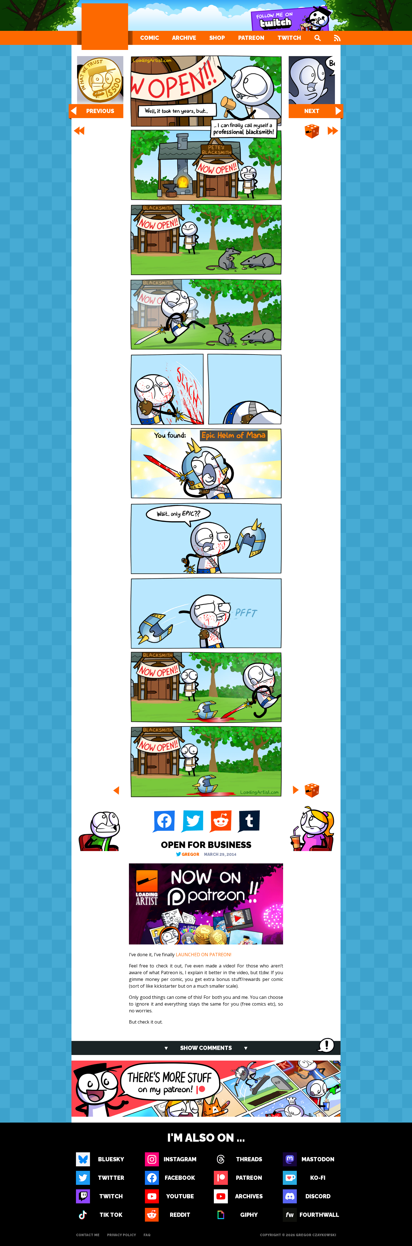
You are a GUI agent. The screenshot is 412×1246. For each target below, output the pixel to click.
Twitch (289, 38)
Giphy (249, 1214)
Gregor (190, 854)
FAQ (147, 1235)
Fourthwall (318, 1214)
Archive (184, 38)
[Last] (334, 131)
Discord (317, 1196)
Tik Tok (110, 1214)
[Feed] (337, 38)
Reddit (180, 1214)
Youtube (180, 1196)
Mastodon (318, 1159)
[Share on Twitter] (191, 821)
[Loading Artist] (105, 26)
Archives (249, 1196)
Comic (149, 38)
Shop (217, 38)
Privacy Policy (121, 1235)
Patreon (251, 38)
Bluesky (111, 1159)
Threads (249, 1159)
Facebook (180, 1177)
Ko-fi (317, 1177)
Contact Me (87, 1235)
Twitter (111, 1177)
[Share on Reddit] (220, 821)
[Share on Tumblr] (248, 821)
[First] (78, 131)
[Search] (318, 38)
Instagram (180, 1159)
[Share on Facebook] (163, 821)
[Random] (312, 131)
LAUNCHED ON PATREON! (203, 954)
